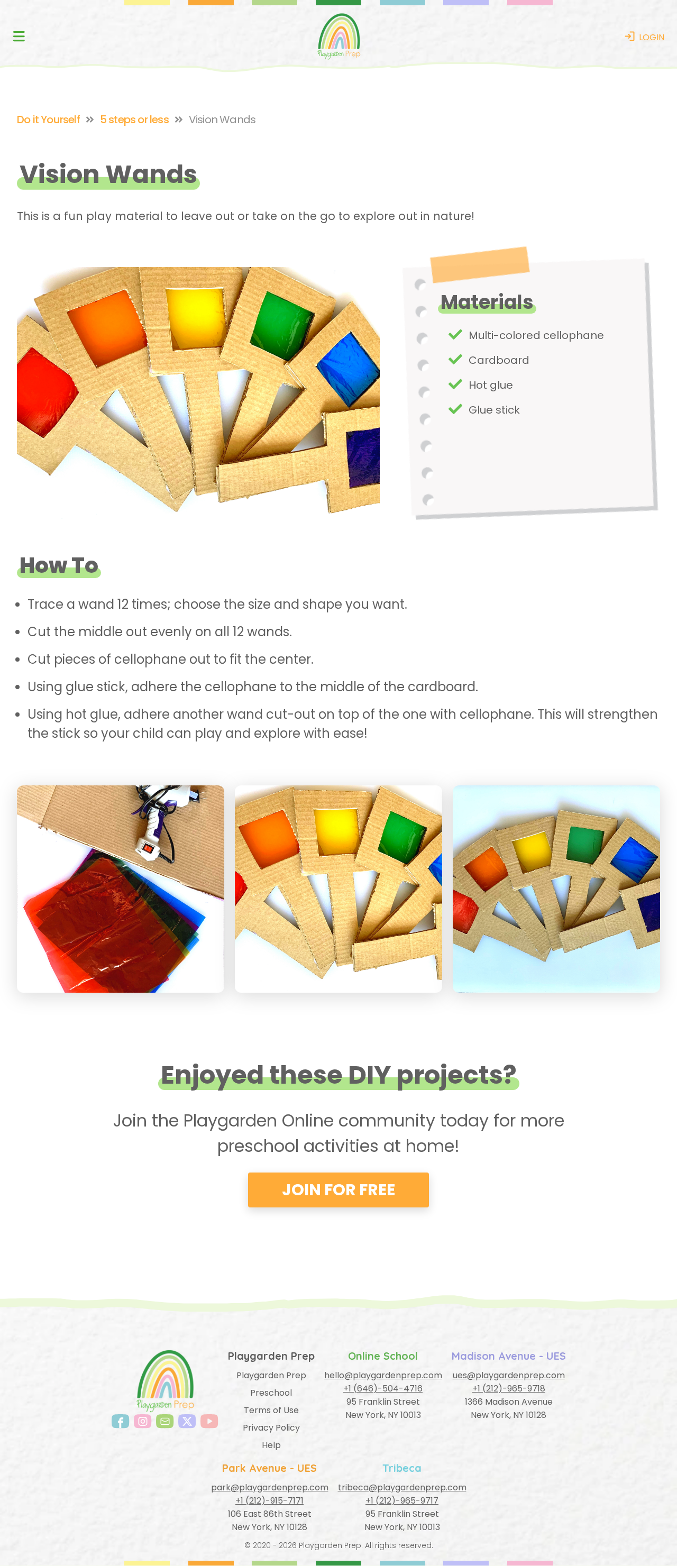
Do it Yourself (48, 119)
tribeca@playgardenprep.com (402, 1487)
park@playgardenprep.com (269, 1487)
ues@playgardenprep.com (509, 1375)
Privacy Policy (271, 1428)
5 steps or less (134, 119)
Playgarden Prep (271, 1375)
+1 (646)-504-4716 (383, 1388)
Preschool (271, 1393)
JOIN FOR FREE (338, 1189)
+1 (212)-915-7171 (269, 1501)
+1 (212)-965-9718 (508, 1388)
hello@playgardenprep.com (383, 1375)
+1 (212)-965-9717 (401, 1501)
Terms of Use (271, 1410)
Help (271, 1445)
